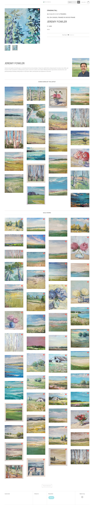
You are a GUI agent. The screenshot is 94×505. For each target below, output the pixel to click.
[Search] (78, 2)
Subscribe (83, 2)
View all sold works (47, 484)
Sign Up (51, 496)
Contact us (72, 35)
